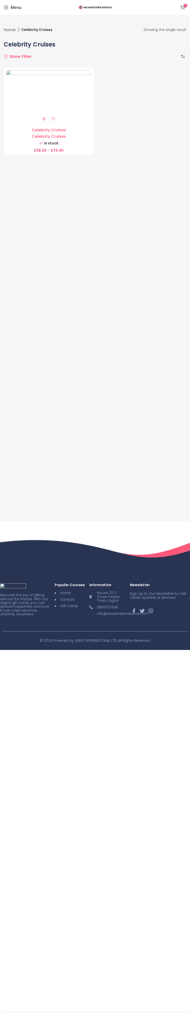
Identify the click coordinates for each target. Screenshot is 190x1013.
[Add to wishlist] (53, 118)
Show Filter (20, 56)
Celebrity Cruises (49, 130)
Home (10, 30)
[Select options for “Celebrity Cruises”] (44, 118)
